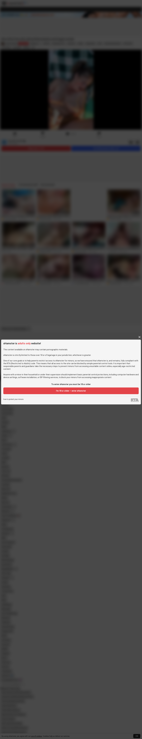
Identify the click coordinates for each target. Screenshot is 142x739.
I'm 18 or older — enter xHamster (71, 391)
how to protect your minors (13, 399)
